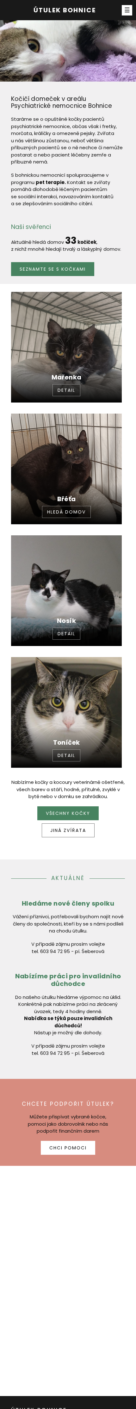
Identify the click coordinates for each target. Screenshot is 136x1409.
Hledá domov (66, 512)
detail (66, 390)
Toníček (66, 742)
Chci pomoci (68, 1148)
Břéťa (66, 499)
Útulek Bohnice (65, 10)
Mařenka (67, 377)
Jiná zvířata (68, 830)
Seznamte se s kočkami (53, 269)
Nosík (66, 620)
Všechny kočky (68, 813)
